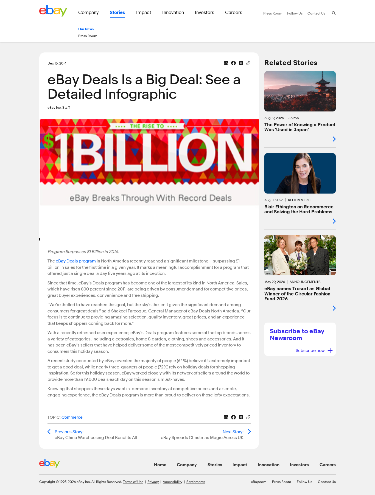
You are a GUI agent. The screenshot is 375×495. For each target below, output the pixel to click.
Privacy (153, 481)
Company (187, 465)
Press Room (281, 481)
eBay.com (258, 481)
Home (160, 465)
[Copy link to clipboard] (248, 63)
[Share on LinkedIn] (226, 63)
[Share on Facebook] (233, 63)
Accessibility (172, 481)
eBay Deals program (76, 261)
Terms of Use (133, 481)
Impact (240, 465)
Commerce (72, 417)
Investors (299, 465)
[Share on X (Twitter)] (241, 63)
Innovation (268, 465)
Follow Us (304, 481)
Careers (328, 465)
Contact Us (327, 481)
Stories (215, 465)
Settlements (195, 481)
